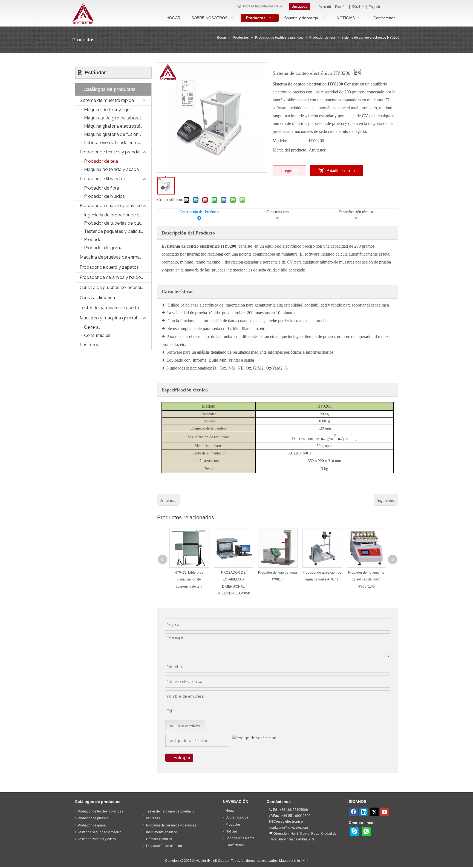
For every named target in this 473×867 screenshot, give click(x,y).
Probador (93, 239)
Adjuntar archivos (185, 726)
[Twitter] (374, 812)
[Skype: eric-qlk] (354, 831)
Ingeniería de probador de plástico (117, 215)
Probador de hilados (104, 196)
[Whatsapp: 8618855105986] (366, 831)
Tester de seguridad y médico (100, 832)
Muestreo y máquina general (108, 318)
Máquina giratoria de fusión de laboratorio (117, 134)
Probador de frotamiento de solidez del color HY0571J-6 (366, 579)
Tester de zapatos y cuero (97, 839)
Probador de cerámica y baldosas (114, 277)
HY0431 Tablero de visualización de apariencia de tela (188, 579)
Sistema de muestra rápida (107, 100)
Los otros (89, 344)
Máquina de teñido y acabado (114, 169)
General (92, 327)
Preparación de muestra (164, 846)
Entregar (182, 757)
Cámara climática (97, 297)
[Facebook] (353, 812)
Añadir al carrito (341, 170)
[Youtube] (384, 812)
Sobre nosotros (237, 817)
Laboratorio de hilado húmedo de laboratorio (117, 142)
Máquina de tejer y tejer (107, 109)
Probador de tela (101, 161)
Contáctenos (235, 845)
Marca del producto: (290, 150)
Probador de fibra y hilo (103, 178)
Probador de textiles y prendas (111, 151)
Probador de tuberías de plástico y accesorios (117, 223)
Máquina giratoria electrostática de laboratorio (117, 126)
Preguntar (289, 170)
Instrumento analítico (161, 832)
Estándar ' (95, 72)
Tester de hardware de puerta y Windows (115, 307)
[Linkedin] (363, 812)
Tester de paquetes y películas (115, 231)
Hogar (230, 810)
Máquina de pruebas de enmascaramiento (115, 257)
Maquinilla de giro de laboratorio (116, 118)
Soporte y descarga (240, 838)
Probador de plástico (93, 818)
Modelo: (280, 140)
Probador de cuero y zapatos (109, 267)
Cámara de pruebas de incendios (113, 287)
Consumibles (97, 335)
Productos (233, 824)
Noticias (232, 831)
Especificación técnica (356, 212)
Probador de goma (103, 247)
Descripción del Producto (199, 212)
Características (277, 212)
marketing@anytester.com (288, 827)
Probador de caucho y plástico (111, 205)
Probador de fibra (101, 188)
